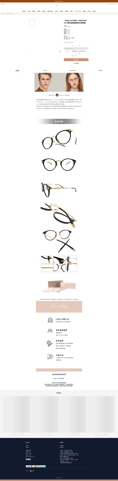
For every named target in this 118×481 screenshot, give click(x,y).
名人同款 (29, 11)
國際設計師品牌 (50, 11)
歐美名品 (43, 11)
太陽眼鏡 (33, 11)
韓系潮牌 (61, 11)
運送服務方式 (62, 445)
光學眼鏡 (38, 11)
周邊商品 (84, 11)
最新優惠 (23, 11)
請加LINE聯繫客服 (59, 378)
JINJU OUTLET (78, 11)
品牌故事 (27, 445)
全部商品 (3, 13)
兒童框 (71, 11)
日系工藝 (56, 11)
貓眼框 (11, 13)
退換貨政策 (61, 447)
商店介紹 (89, 11)
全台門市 (27, 447)
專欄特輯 (94, 11)
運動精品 (66, 11)
